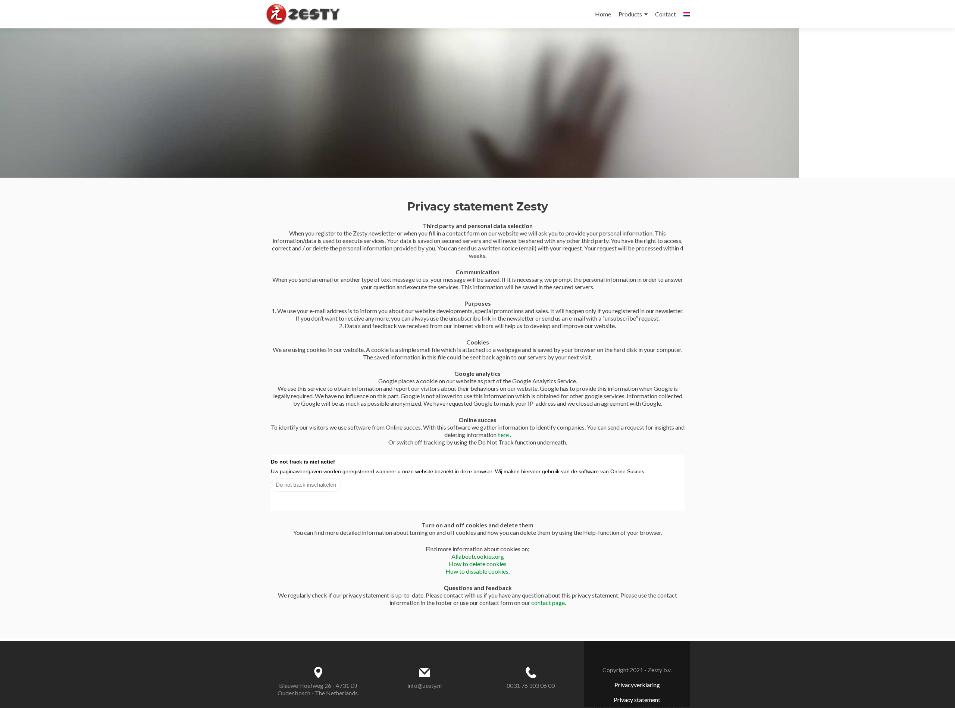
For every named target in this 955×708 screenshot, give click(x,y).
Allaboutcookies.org (477, 556)
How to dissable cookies (476, 571)
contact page (548, 602)
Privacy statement (637, 699)
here (504, 434)
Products (630, 14)
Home (603, 14)
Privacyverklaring (637, 684)
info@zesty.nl (424, 685)
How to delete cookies (478, 563)
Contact (665, 14)
